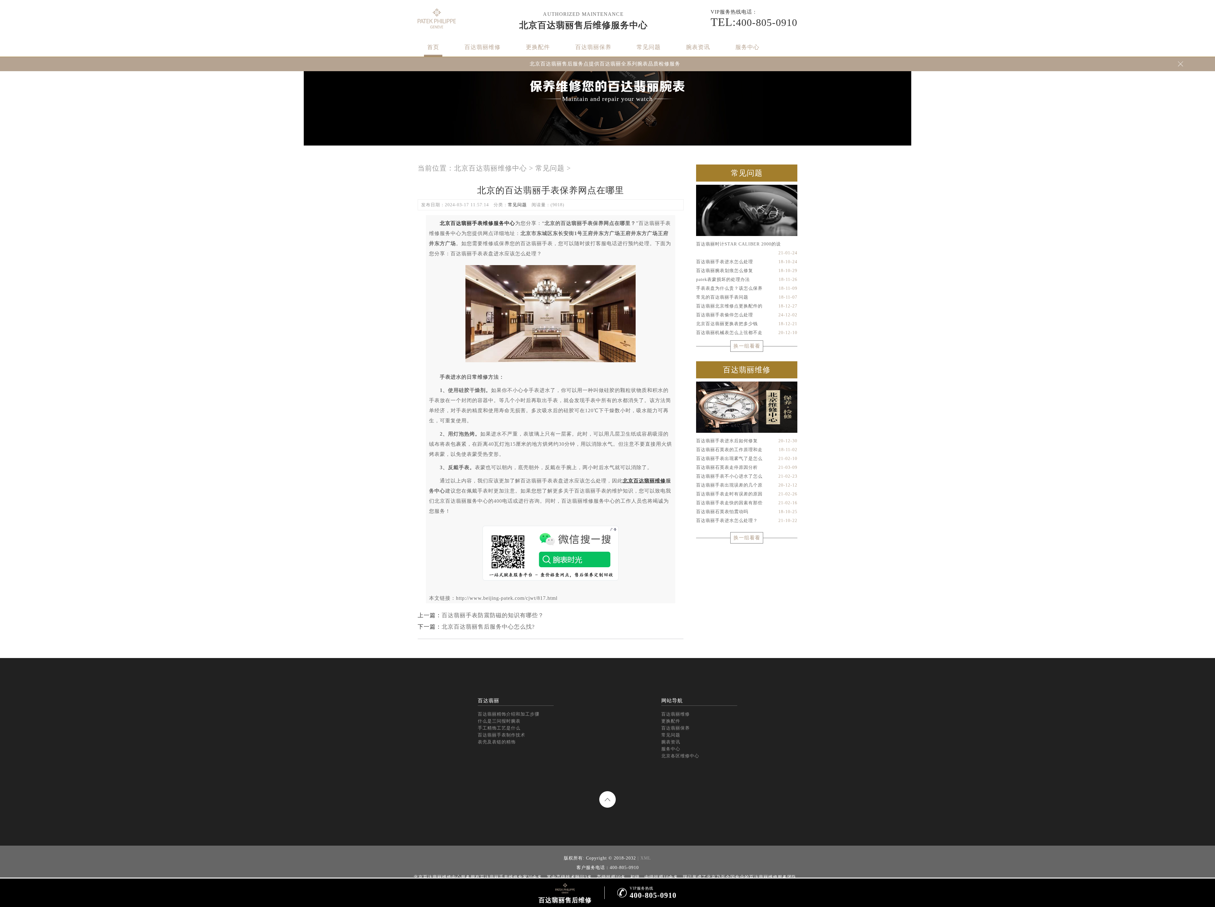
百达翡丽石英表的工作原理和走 (746, 449)
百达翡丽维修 (482, 47)
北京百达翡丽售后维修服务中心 (583, 25)
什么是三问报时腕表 (499, 721)
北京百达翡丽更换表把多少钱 (746, 323)
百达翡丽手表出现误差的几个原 (746, 485)
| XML (643, 858)
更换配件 (538, 47)
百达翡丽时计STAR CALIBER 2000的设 (746, 245)
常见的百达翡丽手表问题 (746, 297)
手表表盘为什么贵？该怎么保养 (746, 288)
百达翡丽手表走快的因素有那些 (746, 502)
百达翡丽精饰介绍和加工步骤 (508, 714)
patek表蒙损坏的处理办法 (746, 279)
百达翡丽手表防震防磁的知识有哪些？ (493, 615)
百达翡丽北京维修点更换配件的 (746, 306)
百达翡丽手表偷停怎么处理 (746, 315)
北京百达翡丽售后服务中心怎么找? (488, 627)
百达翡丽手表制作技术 (501, 735)
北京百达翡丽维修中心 (490, 168)
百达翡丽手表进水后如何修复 (746, 440)
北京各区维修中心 (680, 756)
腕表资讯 (698, 47)
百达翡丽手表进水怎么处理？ (746, 520)
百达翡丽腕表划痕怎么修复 (746, 270)
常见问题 (649, 47)
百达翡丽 (488, 700)
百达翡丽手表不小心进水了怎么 (746, 476)
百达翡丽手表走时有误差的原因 (746, 494)
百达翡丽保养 (593, 47)
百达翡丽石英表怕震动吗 (746, 511)
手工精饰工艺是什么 (499, 728)
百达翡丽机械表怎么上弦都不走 (746, 332)
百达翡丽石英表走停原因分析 (746, 467)
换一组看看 (746, 346)
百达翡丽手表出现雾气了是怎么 (746, 458)
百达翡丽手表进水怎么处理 (746, 261)
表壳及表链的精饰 (497, 742)
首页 (433, 47)
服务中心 (747, 47)
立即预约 (607, 466)
